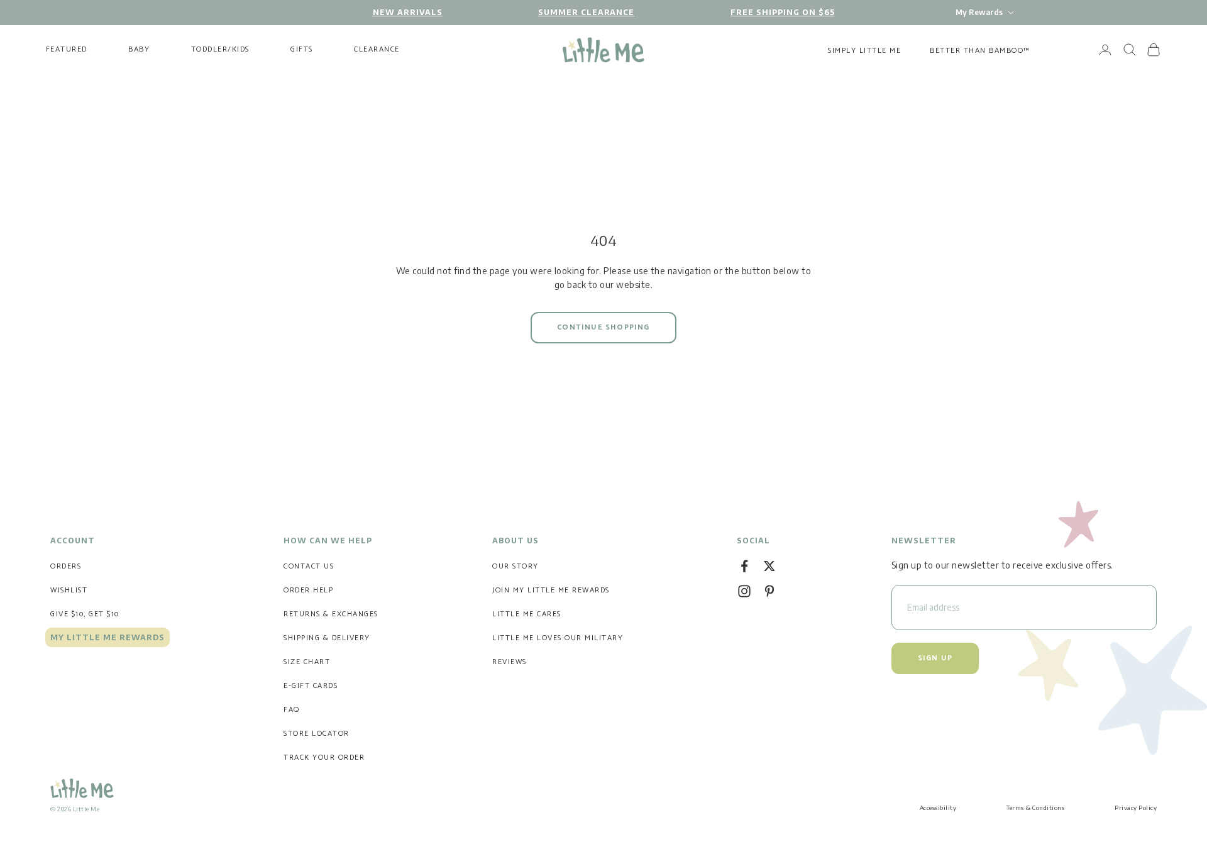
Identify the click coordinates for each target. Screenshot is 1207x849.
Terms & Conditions (1035, 807)
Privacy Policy (1136, 807)
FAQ (292, 710)
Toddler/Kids (220, 50)
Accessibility (938, 807)
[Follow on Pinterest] (769, 591)
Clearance (377, 50)
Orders (65, 566)
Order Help (308, 590)
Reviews (509, 662)
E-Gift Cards (311, 686)
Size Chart (307, 662)
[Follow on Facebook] (744, 566)
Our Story (515, 566)
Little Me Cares (526, 614)
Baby (139, 50)
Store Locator (317, 734)
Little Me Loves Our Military (557, 638)
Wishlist (68, 590)
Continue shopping (603, 327)
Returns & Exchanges (331, 614)
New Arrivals (408, 12)
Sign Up (935, 658)
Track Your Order (324, 757)
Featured (66, 50)
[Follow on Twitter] (769, 566)
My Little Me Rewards (107, 637)
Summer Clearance (586, 12)
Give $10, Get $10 (84, 614)
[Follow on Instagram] (744, 591)
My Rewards (979, 12)
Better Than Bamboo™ (980, 51)
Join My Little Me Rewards (551, 590)
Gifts (301, 50)
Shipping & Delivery (327, 638)
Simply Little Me (864, 51)
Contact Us (309, 566)
